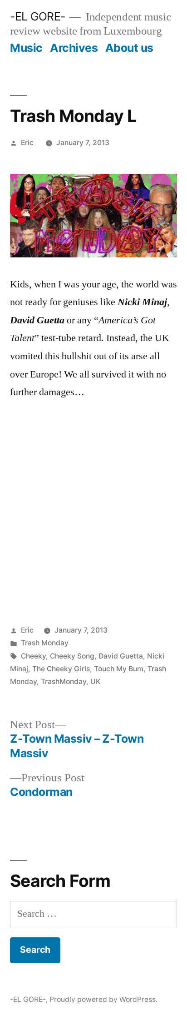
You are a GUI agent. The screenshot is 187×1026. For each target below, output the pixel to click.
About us (129, 48)
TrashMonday (63, 681)
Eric (27, 142)
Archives (74, 48)
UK (95, 681)
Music (26, 48)
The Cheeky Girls (61, 668)
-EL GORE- (37, 16)
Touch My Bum (118, 668)
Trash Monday (45, 643)
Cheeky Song (72, 656)
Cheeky (33, 656)
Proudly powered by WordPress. (103, 999)
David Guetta (120, 656)
